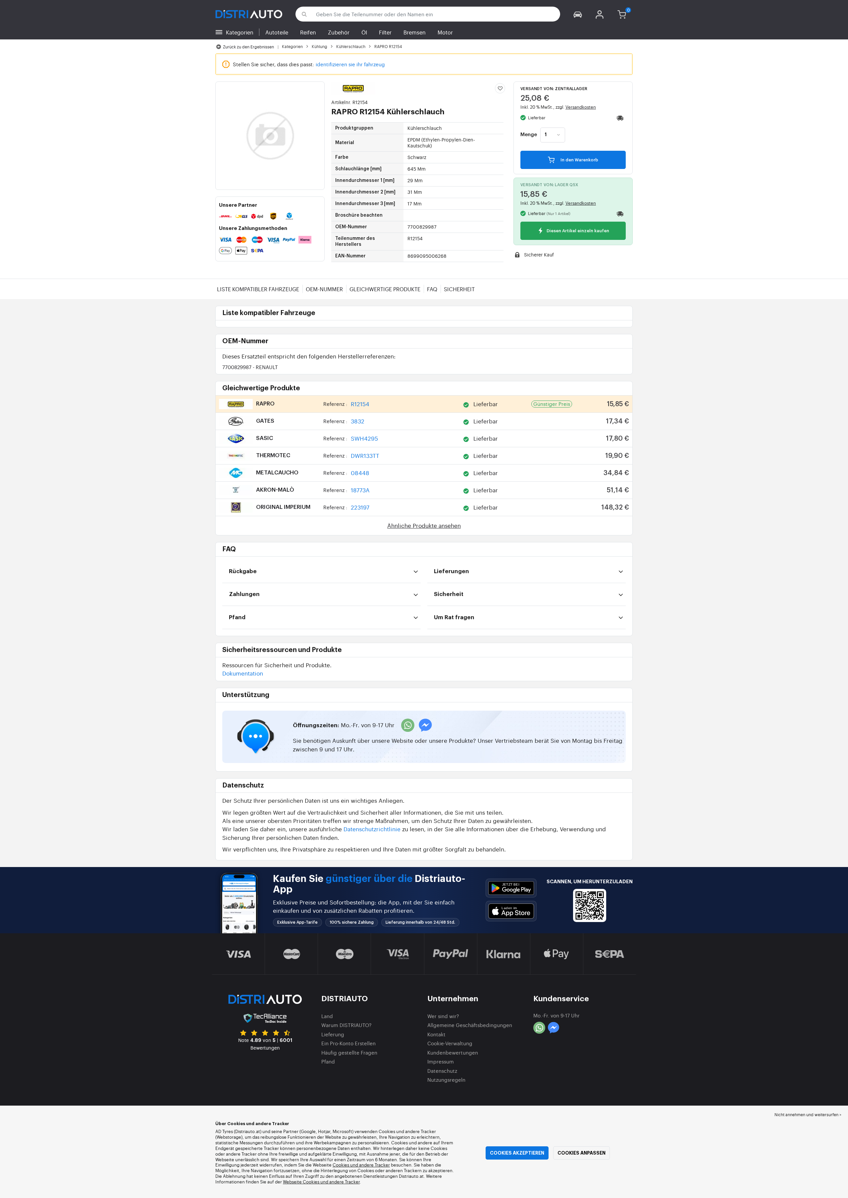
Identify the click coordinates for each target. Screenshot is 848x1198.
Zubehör (338, 32)
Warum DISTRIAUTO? (346, 1024)
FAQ (432, 289)
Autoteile (276, 32)
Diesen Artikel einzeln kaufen (577, 231)
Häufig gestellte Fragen (349, 1052)
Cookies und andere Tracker (361, 1165)
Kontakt (436, 1034)
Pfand (328, 1061)
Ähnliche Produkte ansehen (424, 525)
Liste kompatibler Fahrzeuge (258, 289)
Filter (385, 32)
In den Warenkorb (578, 160)
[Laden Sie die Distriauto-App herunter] (511, 888)
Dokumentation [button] (242, 673)
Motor (445, 32)
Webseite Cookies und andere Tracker (321, 1181)
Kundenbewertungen (452, 1052)
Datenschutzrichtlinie (372, 829)
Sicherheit (459, 289)
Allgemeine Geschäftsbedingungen (469, 1024)
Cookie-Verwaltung (449, 1043)
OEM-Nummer (324, 289)
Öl (364, 32)
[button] (578, 14)
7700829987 (250, 366)
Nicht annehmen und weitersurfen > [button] (807, 1114)
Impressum (440, 1061)
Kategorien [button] (239, 32)
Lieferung (332, 1034)
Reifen (308, 32)
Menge (528, 135)
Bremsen (414, 32)
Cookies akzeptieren (517, 1153)
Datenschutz (442, 1070)
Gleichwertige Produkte (384, 289)
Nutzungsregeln (446, 1079)
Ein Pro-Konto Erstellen (348, 1043)
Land (327, 1015)
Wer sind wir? (443, 1015)
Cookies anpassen (581, 1153)
